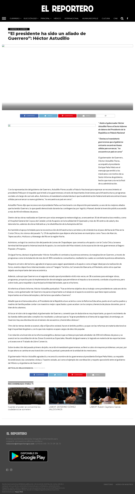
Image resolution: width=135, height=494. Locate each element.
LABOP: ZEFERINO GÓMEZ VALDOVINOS (62, 408)
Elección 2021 (30, 18)
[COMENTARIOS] (105, 115)
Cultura (106, 18)
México (57, 18)
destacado (39, 368)
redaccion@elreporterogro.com (20, 444)
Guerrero (15, 18)
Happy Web (19, 492)
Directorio (108, 484)
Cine (116, 18)
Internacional (72, 18)
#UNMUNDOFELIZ (90, 18)
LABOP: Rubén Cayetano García (105, 407)
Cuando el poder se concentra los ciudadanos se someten (24, 408)
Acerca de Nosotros (124, 484)
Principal (45, 18)
